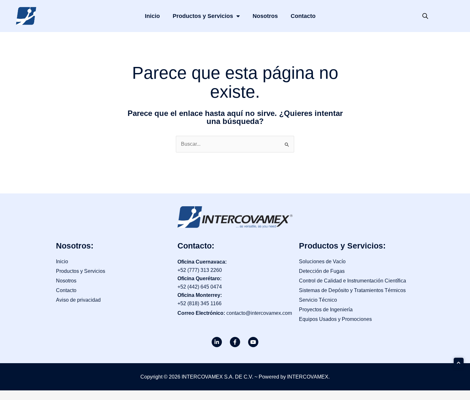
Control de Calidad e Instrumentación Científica (352, 280)
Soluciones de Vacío (322, 261)
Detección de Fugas (322, 271)
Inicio (152, 16)
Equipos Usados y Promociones (335, 319)
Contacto (303, 16)
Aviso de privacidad (78, 300)
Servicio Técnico (318, 300)
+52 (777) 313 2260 (199, 270)
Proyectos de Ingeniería (326, 309)
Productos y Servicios (203, 16)
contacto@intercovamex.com (259, 313)
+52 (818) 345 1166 (199, 303)
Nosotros (265, 16)
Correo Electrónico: (201, 313)
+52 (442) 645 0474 (199, 287)
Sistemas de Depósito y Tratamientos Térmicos (352, 290)
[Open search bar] (425, 16)
